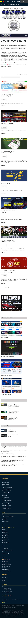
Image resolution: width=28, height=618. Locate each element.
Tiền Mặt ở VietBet (5, 183)
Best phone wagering (6, 498)
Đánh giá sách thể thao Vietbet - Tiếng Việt (9, 211)
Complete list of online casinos (8, 516)
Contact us (14, 607)
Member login (4, 578)
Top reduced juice (5, 497)
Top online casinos (5, 514)
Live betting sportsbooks (6, 508)
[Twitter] (6, 595)
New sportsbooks (5, 484)
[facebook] (10, 1)
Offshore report (5, 532)
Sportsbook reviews (6, 480)
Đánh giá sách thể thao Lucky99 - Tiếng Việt (7, 95)
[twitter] (12, 1)
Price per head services (6, 564)
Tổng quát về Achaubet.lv (7, 123)
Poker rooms (4, 601)
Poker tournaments (5, 553)
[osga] (14, 19)
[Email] (8, 595)
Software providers (5, 521)
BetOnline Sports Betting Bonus (7, 356)
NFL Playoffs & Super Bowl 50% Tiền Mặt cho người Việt (8, 271)
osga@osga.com (6, 592)
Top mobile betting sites (6, 502)
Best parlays (4, 495)
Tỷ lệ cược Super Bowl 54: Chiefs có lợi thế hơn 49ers (8, 240)
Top (4, 602)
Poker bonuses (5, 551)
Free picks (4, 567)
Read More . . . (3, 105)
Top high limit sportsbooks (7, 500)
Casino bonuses (5, 519)
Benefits (3, 580)
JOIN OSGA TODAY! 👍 (12, 4)
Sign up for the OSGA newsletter (8, 527)
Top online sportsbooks (6, 485)
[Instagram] (11, 595)
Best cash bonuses (5, 482)
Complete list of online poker (7, 550)
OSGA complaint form (6, 559)
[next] (5, 418)
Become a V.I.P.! (5, 577)
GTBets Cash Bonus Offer (6, 394)
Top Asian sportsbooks (6, 503)
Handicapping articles (6, 566)
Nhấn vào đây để (4, 64)
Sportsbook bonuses (6, 489)
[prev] (5, 404)
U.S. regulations (5, 535)
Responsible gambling (6, 562)
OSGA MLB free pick (5, 569)
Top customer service (6, 492)
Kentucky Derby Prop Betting (8, 453)
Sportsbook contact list (6, 505)
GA (22, 614)
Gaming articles (5, 537)
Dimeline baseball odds (6, 571)
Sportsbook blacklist (6, 507)
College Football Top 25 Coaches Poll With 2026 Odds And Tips (13, 418)
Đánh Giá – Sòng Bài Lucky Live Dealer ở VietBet (8, 152)
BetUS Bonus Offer (4, 337)
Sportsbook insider (5, 534)
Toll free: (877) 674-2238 (8, 591)
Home (18, 74)
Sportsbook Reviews (6, 425)
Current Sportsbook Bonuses (8, 317)
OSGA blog (4, 529)
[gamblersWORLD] (11, 310)
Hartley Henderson (5, 530)
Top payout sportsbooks (6, 490)
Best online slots (5, 518)
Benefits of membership (6, 607)
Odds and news (5, 561)
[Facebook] (3, 595)
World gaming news (5, 539)
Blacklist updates (5, 542)
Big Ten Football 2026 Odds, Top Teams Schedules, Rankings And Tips (14, 412)
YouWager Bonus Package (6, 375)
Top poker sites (5, 548)
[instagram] (14, 1)
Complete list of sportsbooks (7, 487)
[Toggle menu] (26, 35)
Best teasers (4, 493)
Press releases (5, 540)
